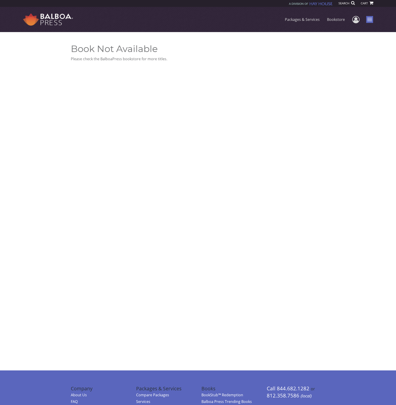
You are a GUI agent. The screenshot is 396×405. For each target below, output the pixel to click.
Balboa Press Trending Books (226, 401)
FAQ (74, 401)
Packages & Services (302, 19)
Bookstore (336, 19)
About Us (79, 394)
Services (143, 401)
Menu (371, 19)
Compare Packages (152, 394)
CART (364, 3)
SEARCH (344, 3)
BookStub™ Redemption (222, 394)
